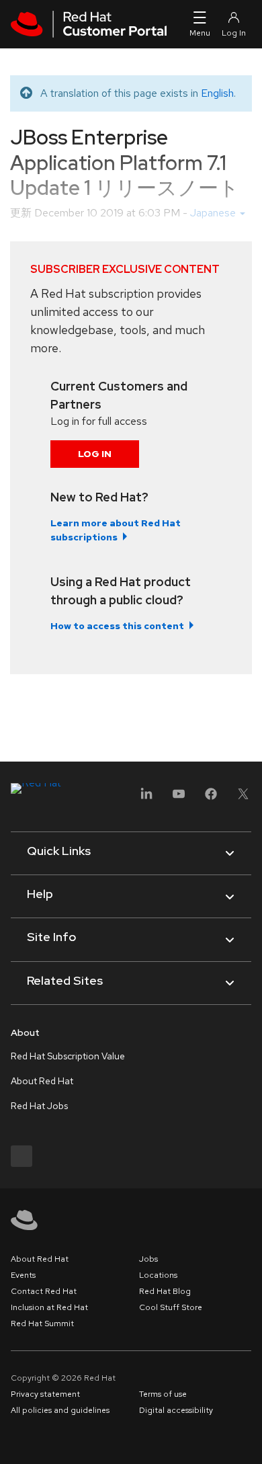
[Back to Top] (247, 1439)
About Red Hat (42, 1081)
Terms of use (163, 1394)
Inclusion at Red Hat (49, 1307)
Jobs (148, 1259)
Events (23, 1275)
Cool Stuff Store (170, 1307)
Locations (158, 1275)
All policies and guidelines (60, 1410)
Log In (95, 454)
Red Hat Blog (165, 1291)
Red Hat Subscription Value (68, 1056)
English (217, 93)
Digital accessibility (176, 1410)
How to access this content (117, 626)
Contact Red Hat (44, 1291)
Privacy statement (45, 1394)
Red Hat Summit (42, 1323)
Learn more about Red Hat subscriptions (115, 530)
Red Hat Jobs (39, 1106)
